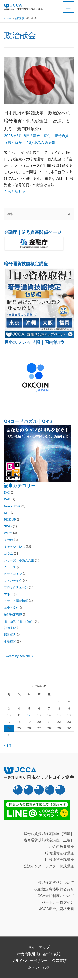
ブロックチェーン (16, 587)
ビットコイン (13, 574)
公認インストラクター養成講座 (49, 866)
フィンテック (13, 580)
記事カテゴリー (20, 485)
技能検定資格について (56, 882)
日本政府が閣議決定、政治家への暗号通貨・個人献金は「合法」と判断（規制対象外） (37, 120)
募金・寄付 (42, 136)
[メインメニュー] (68, 7)
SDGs (8, 526)
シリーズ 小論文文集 (19, 560)
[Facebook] (18, 790)
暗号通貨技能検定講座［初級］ (49, 833)
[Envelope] (60, 790)
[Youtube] (39, 790)
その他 (8, 540)
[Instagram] (49, 790)
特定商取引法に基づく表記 (39, 954)
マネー (8, 594)
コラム (8, 553)
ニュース (10, 567)
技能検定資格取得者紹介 (54, 889)
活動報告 (10, 635)
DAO (7, 492)
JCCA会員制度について (55, 896)
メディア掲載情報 (16, 601)
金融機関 (10, 641)
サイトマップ (39, 947)
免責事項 (59, 961)
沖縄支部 (10, 628)
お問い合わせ (39, 967)
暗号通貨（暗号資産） (19, 621)
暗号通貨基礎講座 (59, 853)
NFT (7, 513)
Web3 (8, 533)
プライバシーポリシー (30, 961)
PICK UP (10, 519)
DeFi (7, 499)
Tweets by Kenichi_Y (18, 656)
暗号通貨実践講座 (59, 859)
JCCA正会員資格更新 (56, 909)
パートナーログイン (58, 902)
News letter (12, 506)
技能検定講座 (13, 614)
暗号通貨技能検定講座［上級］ (49, 840)
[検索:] (39, 214)
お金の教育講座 (61, 846)
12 (29, 715)
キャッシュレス (14, 547)
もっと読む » (14, 191)
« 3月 (7, 745)
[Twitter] (28, 790)
